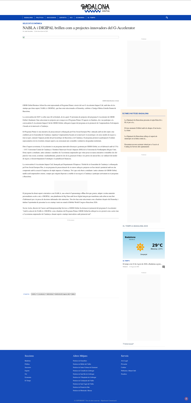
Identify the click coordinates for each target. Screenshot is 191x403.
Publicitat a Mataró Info (128, 371)
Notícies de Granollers (80, 361)
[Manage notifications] (186, 398)
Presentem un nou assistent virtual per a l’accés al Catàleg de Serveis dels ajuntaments (141, 145)
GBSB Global (50, 294)
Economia (80, 17)
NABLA (73, 294)
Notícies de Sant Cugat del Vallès (83, 384)
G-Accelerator (41, 294)
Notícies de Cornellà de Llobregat (83, 371)
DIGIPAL (34, 294)
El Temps (91, 17)
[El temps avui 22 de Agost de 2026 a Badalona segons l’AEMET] (144, 245)
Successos (51, 17)
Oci (71, 17)
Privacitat (124, 364)
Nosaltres (124, 374)
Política (39, 17)
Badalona (28, 17)
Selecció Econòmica (32, 23)
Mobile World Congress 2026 (62, 294)
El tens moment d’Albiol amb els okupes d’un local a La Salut (142, 129)
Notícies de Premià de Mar (81, 387)
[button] (166, 17)
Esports (62, 17)
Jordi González (29, 31)
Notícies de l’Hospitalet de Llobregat (84, 377)
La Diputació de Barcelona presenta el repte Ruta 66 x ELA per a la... (143, 121)
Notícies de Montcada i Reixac (82, 390)
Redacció (125, 266)
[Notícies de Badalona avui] (95, 8)
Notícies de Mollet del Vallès (82, 364)
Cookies (123, 367)
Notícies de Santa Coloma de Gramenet (85, 367)
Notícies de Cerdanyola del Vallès (83, 381)
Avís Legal (124, 361)
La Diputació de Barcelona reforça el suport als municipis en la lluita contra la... (140, 137)
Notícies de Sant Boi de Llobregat (83, 374)
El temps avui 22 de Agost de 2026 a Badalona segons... (142, 264)
